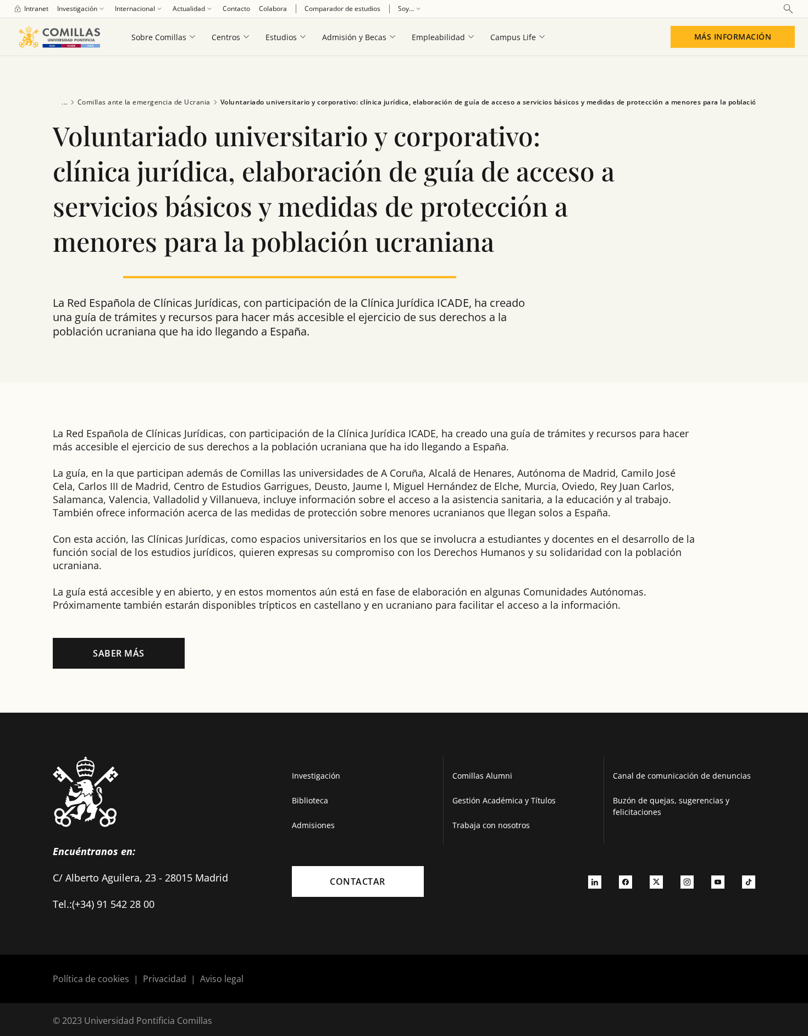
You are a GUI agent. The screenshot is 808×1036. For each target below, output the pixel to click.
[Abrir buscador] (788, 8)
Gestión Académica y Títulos (504, 800)
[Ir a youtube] (717, 881)
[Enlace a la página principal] (59, 37)
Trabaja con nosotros (491, 825)
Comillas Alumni (482, 775)
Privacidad (164, 979)
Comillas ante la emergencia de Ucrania (144, 102)
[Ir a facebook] (625, 881)
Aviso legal (221, 979)
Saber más (119, 653)
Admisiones (313, 825)
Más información (733, 36)
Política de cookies (91, 979)
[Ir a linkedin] (594, 881)
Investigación (316, 775)
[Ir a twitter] (656, 881)
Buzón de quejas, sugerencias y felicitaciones (671, 806)
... (65, 102)
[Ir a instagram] (687, 881)
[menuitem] (30, 8)
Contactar (357, 881)
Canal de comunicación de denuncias (682, 775)
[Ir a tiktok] (748, 881)
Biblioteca (310, 800)
